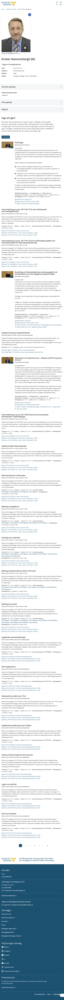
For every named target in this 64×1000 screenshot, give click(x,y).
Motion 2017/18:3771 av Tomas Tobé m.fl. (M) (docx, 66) (20, 467)
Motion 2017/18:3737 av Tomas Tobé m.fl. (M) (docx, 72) (20, 563)
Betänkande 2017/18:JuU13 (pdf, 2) (27, 201)
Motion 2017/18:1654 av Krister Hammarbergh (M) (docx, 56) (21, 747)
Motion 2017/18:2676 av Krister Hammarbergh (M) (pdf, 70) (21, 661)
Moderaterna (17, 68)
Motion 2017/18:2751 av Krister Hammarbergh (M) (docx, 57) (21, 688)
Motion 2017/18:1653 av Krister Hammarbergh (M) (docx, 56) (21, 776)
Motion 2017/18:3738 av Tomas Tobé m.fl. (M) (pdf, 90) (20, 532)
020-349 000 (7, 888)
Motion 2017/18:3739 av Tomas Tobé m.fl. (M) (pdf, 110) (20, 501)
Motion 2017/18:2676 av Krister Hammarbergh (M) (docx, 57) (21, 659)
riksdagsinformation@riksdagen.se (14, 890)
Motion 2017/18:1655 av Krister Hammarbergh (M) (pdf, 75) (21, 720)
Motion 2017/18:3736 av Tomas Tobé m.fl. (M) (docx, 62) (20, 596)
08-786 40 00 (7, 877)
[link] (15, 846)
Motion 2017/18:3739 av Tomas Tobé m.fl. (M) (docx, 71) (20, 498)
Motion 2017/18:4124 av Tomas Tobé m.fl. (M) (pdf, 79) (20, 235)
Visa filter (5, 137)
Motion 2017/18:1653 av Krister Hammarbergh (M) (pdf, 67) (21, 778)
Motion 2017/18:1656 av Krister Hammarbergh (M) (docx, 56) (21, 806)
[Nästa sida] (47, 845)
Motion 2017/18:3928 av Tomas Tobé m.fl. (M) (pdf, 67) (20, 440)
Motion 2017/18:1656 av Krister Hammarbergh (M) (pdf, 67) (21, 808)
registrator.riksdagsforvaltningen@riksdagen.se (18, 905)
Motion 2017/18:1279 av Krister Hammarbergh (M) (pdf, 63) (21, 837)
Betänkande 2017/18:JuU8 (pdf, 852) (27, 405)
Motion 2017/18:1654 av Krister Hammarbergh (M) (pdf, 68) (21, 749)
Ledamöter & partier (11, 9)
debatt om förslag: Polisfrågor (28, 203)
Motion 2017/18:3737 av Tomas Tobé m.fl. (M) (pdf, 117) (20, 565)
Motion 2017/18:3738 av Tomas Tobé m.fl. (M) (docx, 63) (20, 530)
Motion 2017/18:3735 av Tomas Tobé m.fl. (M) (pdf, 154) (20, 631)
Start (3, 9)
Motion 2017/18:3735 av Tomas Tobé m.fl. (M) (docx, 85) (20, 629)
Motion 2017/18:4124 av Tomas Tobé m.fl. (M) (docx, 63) (20, 233)
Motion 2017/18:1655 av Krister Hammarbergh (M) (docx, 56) (21, 717)
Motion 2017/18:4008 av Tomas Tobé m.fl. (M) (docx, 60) (20, 264)
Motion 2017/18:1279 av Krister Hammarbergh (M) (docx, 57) (21, 835)
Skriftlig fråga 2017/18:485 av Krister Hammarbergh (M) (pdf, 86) (23, 352)
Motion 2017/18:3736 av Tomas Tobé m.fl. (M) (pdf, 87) (20, 598)
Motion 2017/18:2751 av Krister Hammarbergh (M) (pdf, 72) (21, 690)
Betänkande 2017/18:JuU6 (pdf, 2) (27, 323)
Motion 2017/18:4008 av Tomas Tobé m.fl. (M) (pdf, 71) (20, 266)
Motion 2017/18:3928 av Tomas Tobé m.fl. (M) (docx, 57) (20, 438)
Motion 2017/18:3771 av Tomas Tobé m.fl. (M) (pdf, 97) (20, 469)
